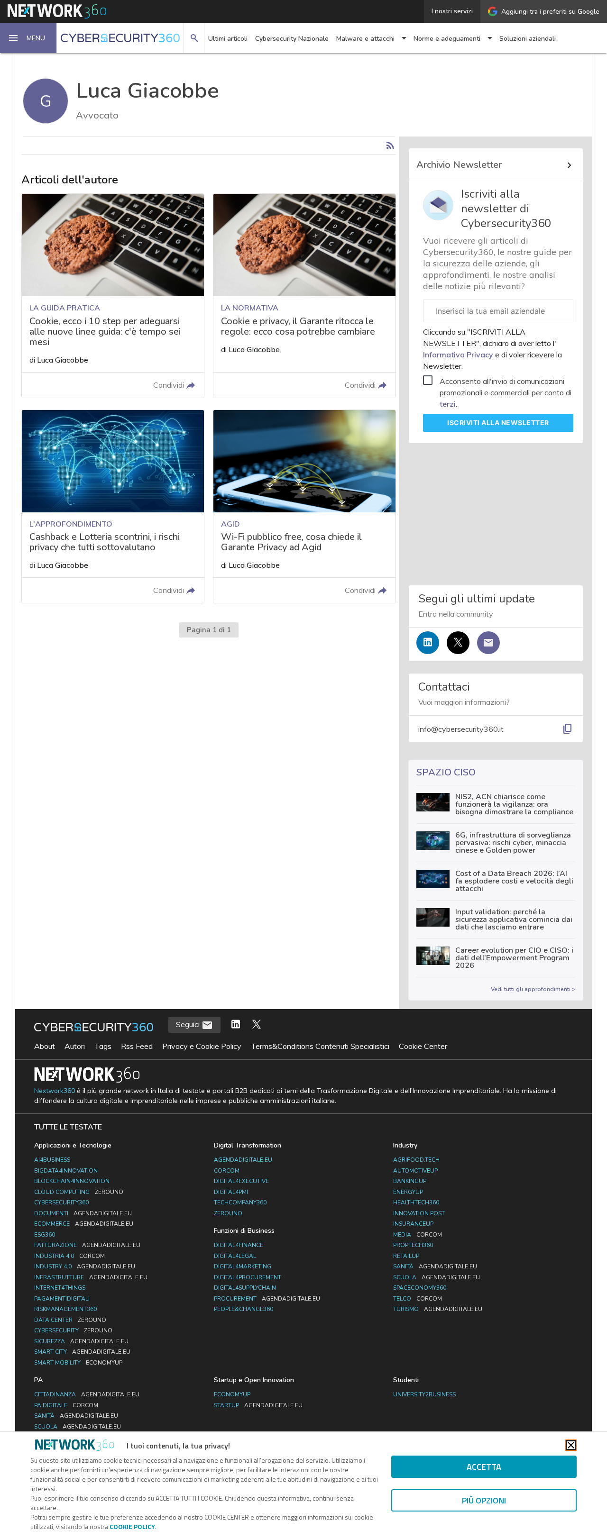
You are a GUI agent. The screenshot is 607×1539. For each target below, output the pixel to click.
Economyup (232, 1394)
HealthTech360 (416, 1202)
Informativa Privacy (459, 354)
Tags (102, 1046)
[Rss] (390, 145)
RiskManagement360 (65, 1309)
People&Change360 (243, 1309)
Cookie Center (423, 1046)
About (44, 1046)
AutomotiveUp (415, 1171)
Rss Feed (137, 1046)
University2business (424, 1394)
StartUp (258, 1405)
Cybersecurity (73, 1330)
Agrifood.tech (416, 1160)
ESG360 (44, 1234)
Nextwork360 (54, 1090)
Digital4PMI (231, 1192)
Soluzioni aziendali (527, 38)
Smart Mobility (78, 1362)
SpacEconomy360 (419, 1288)
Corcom (226, 1171)
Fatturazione (87, 1245)
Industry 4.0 (84, 1266)
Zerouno (228, 1213)
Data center (70, 1320)
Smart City (82, 1352)
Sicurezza (81, 1341)
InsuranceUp (413, 1224)
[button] (28, 38)
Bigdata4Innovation (66, 1171)
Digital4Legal (235, 1256)
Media (417, 1234)
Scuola (436, 1277)
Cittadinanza (86, 1394)
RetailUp (406, 1256)
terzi (448, 404)
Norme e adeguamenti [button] (447, 38)
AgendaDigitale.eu (243, 1160)
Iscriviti (498, 423)
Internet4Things (59, 1288)
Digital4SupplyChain (245, 1288)
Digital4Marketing (242, 1266)
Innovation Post (419, 1213)
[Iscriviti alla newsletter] (488, 642)
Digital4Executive (241, 1181)
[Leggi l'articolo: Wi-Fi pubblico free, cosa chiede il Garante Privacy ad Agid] (304, 506)
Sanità (435, 1266)
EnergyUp (408, 1192)
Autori (74, 1046)
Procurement (267, 1298)
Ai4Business (52, 1160)
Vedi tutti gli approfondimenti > (533, 989)
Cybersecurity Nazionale (292, 38)
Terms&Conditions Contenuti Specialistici (320, 1046)
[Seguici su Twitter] (458, 642)
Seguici (189, 1024)
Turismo (437, 1309)
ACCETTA (484, 1466)
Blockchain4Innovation (72, 1181)
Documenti (83, 1213)
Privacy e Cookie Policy (201, 1046)
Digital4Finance (238, 1245)
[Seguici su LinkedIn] (427, 642)
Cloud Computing (78, 1192)
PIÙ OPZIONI (484, 1500)
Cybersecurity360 (61, 1202)
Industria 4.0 (69, 1256)
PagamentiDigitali (62, 1298)
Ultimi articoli (228, 38)
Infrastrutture (90, 1277)
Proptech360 (413, 1245)
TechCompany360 (240, 1202)
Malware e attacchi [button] (365, 38)
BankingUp (409, 1181)
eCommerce (83, 1224)
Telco (417, 1298)
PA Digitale (66, 1405)
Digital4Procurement (247, 1277)
